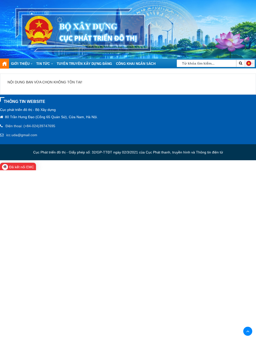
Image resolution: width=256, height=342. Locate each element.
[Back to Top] (247, 331)
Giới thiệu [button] (20, 64)
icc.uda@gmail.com (21, 135)
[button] (250, 63)
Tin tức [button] (43, 64)
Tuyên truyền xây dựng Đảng (84, 64)
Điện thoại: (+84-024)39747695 (30, 126)
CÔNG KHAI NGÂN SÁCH (136, 64)
